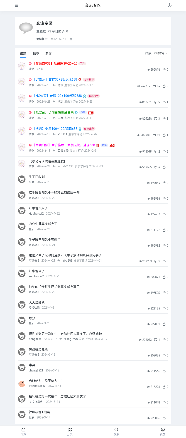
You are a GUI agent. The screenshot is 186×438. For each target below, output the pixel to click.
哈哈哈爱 (34, 307)
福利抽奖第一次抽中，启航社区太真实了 (57, 396)
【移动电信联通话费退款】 (48, 161)
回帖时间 (159, 53)
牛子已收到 (37, 177)
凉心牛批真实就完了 (43, 224)
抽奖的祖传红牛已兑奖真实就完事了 (54, 287)
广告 (82, 63)
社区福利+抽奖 (39, 412)
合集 (83, 112)
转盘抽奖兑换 (38, 349)
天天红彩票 (37, 302)
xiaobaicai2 (36, 213)
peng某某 (35, 339)
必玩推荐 (89, 79)
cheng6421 (36, 370)
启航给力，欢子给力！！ (46, 381)
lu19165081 (36, 401)
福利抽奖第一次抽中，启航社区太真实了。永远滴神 (65, 334)
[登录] (169, 5)
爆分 (32, 318)
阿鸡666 (34, 198)
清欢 (32, 69)
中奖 (32, 365)
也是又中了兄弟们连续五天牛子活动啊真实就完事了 (65, 255)
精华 (36, 53)
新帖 (48, 53)
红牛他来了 (37, 271)
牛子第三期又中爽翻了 (45, 239)
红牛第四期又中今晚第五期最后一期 (54, 192)
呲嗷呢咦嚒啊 (37, 386)
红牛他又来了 (38, 208)
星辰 (32, 182)
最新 (23, 53)
